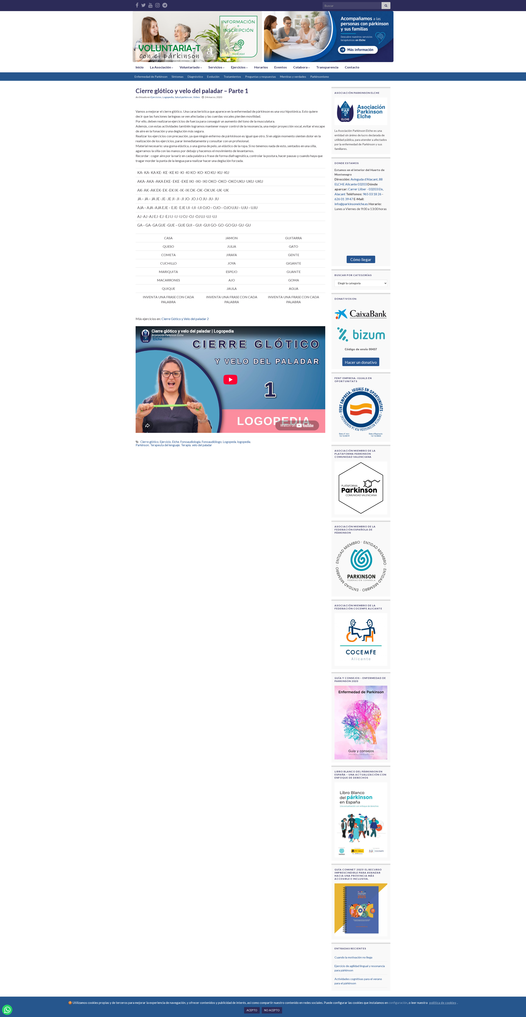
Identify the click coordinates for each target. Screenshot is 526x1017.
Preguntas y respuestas (260, 76)
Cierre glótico (149, 442)
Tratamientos (232, 76)
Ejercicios (238, 67)
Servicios (215, 67)
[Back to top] (517, 1008)
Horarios (261, 67)
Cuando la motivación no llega (353, 957)
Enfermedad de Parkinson (151, 76)
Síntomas (177, 76)
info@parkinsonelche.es (351, 204)
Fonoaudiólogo (212, 442)
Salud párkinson (183, 97)
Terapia (186, 445)
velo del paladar (202, 445)
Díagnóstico (195, 76)
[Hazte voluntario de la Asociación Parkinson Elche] (197, 36)
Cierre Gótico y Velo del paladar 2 (185, 319)
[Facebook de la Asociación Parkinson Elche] (137, 4)
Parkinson (142, 445)
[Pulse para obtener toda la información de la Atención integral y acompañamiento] (328, 36)
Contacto (352, 67)
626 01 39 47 (344, 199)
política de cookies (442, 1002)
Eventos (280, 67)
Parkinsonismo (319, 76)
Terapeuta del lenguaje (165, 445)
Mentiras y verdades (293, 76)
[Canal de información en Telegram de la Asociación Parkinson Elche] (164, 4)
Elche (175, 442)
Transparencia (327, 67)
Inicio (140, 67)
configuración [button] (398, 1002)
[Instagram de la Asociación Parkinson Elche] (157, 4)
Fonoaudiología (190, 442)
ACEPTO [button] (252, 1010)
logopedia (243, 442)
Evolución (213, 76)
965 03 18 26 (372, 194)
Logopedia (168, 97)
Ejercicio (165, 442)
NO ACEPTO (272, 1010)
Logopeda (229, 442)
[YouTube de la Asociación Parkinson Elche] (150, 4)
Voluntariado (190, 67)
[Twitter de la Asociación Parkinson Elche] (143, 4)
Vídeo (196, 97)
